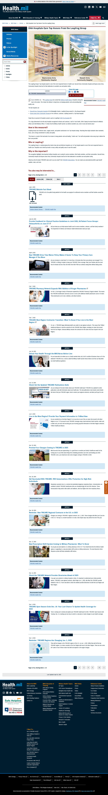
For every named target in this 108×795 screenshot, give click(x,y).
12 (99, 175)
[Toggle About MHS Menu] (19, 18)
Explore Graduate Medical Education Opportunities (33, 764)
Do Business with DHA (32, 760)
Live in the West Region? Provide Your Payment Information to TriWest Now (58, 416)
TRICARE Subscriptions (69, 160)
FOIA (66, 777)
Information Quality (93, 777)
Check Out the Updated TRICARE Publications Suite (49, 385)
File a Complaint (31, 767)
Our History (29, 696)
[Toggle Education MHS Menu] (41, 18)
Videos (8, 43)
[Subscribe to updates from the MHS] (104, 7)
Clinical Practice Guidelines (97, 686)
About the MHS (13, 18)
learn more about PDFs (87, 791)
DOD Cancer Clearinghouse (65, 688)
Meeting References (96, 700)
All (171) (32, 179)
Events (8, 69)
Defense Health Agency (66, 100)
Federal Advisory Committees (34, 693)
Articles (9, 34)
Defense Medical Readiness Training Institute (50, 697)
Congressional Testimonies (97, 688)
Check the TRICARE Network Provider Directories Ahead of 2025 (53, 575)
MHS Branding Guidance (33, 698)
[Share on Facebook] (69, 92)
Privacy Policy (22, 777)
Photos (8, 39)
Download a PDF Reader (72, 791)
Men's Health (62, 722)
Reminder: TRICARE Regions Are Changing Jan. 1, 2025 (50, 640)
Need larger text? (100, 23)
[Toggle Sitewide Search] (103, 18)
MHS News (66, 18)
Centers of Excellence (64, 708)
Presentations (94, 705)
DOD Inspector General (78, 777)
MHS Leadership (31, 686)
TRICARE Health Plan (50, 209)
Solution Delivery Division (36, 209)
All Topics (61, 686)
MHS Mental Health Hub (65, 693)
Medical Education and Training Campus (48, 705)
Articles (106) (40, 179)
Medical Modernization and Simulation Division (49, 709)
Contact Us (29, 700)
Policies (93, 703)
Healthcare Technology (64, 711)
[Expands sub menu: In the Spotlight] (4, 47)
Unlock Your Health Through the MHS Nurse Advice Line (50, 354)
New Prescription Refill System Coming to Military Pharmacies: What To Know (59, 544)
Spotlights (8, 74)
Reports (93, 710)
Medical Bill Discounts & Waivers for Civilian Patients (66, 714)
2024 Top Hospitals (65, 118)
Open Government (34, 780)
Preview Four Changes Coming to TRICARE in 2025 (48, 448)
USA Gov (56, 780)
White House (66, 780)
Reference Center (80, 18)
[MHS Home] (13, 689)
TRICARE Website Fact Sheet (40, 189)
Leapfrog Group (49, 100)
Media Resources (12, 56)
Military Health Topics (51, 18)
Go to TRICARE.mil (32, 731)
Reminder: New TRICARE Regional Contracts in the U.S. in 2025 (53, 513)
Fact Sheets (94, 691)
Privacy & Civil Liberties (65, 717)
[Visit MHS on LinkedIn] (89, 7)
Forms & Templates (95, 696)
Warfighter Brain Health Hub (65, 691)
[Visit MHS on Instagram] (85, 7)
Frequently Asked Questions (98, 698)
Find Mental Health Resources (31, 757)
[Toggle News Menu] (71, 18)
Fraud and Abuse (45, 777)
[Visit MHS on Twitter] (97, 7)
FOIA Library (94, 693)
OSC (75, 780)
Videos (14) (49, 179)
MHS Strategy (30, 691)
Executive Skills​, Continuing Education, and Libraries (50, 701)
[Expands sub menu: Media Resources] (4, 56)
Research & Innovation (64, 720)
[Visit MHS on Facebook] (93, 7)
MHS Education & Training (31, 18)
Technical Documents (96, 713)
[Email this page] (78, 92)
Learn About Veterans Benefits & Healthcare (32, 749)
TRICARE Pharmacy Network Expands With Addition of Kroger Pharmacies (57, 288)
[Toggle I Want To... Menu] (98, 18)
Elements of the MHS (32, 688)
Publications (94, 708)
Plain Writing (46, 780)
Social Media (10, 52)
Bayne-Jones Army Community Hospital (40, 113)
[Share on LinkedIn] (75, 92)
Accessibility (57, 777)
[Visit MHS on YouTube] (100, 7)
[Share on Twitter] (72, 92)
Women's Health (63, 724)
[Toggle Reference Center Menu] (87, 18)
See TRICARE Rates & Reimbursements (32, 753)
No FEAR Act (33, 777)
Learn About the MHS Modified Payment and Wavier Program (32, 744)
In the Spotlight (11, 47)
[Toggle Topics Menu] (59, 18)
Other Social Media (77, 95)
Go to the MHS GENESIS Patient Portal (33, 739)
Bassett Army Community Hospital (38, 111)
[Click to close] (106, 482)
